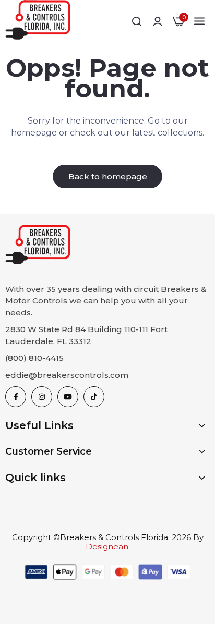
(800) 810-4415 (34, 358)
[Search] (136, 21)
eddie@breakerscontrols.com (66, 375)
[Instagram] (41, 396)
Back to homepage (107, 176)
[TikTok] (93, 396)
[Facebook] (15, 396)
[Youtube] (67, 396)
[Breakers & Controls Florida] (37, 21)
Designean (107, 547)
